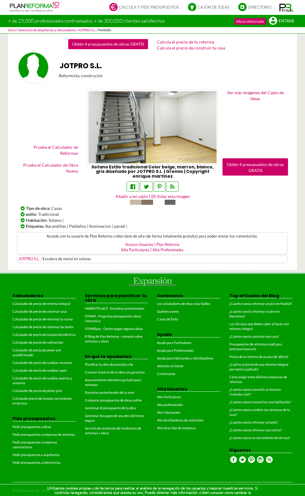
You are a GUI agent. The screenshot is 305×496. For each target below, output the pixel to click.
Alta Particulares (135, 250)
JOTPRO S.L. (29, 259)
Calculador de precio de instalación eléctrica (44, 335)
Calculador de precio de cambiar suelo (40, 370)
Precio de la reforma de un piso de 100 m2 (258, 357)
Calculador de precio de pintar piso (37, 391)
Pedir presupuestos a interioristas (37, 462)
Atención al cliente (170, 366)
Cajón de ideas (213, 7)
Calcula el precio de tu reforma (185, 41)
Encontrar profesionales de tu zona (109, 392)
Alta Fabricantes (168, 412)
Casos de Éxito (167, 319)
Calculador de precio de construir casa (40, 311)
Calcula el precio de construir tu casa (191, 47)
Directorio (259, 7)
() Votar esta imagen (170, 196)
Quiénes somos (168, 311)
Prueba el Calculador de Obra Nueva (50, 167)
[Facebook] (133, 187)
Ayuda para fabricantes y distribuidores (185, 358)
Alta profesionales (250, 21)
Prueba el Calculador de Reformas (56, 150)
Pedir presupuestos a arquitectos (36, 455)
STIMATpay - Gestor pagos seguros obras (114, 329)
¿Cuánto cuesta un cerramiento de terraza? (259, 438)
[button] (286, 7)
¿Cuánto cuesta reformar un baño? (253, 422)
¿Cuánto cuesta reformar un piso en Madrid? (260, 304)
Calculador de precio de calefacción (38, 342)
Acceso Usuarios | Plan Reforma (152, 244)
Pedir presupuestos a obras (32, 427)
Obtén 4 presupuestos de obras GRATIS (108, 43)
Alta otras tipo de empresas (176, 428)
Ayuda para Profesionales (175, 350)
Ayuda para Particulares (174, 343)
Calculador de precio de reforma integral (41, 304)
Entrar (286, 21)
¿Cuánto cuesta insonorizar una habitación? (260, 402)
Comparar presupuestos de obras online (113, 400)
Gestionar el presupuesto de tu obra (110, 408)
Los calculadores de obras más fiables (183, 304)
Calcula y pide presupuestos (149, 7)
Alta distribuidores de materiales (180, 420)
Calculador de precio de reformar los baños (43, 327)
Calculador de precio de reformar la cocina (43, 319)
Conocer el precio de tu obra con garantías (115, 372)
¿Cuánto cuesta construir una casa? (254, 336)
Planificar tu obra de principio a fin (109, 364)
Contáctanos (166, 374)
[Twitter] (146, 187)
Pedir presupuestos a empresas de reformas (44, 434)
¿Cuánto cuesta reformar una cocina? (255, 430)
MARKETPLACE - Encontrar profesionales (114, 308)
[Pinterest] (159, 187)
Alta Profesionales (167, 250)
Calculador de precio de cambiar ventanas (42, 363)
